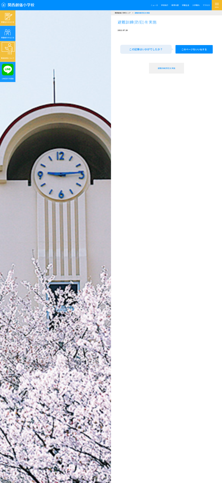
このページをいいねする (194, 49)
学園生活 (185, 5)
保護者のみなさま (7, 37)
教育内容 (175, 5)
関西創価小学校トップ (122, 13)
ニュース (154, 5)
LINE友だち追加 (8, 78)
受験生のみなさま (7, 22)
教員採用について (7, 58)
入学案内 (196, 5)
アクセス (206, 5)
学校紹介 (164, 5)
